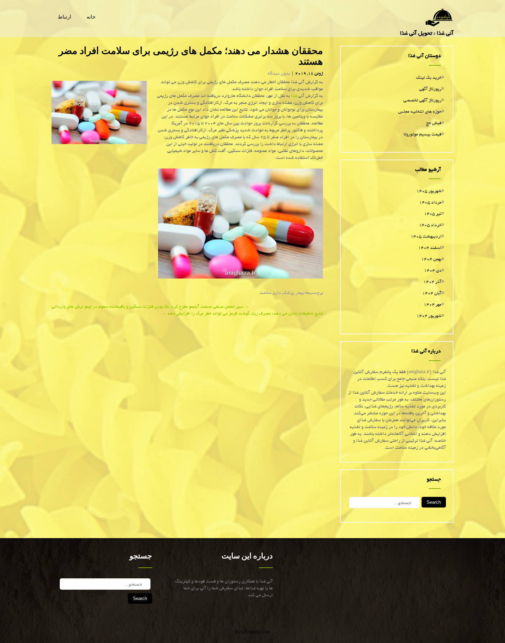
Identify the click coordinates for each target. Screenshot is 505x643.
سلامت (265, 293)
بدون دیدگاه (279, 74)
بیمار (300, 293)
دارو (277, 293)
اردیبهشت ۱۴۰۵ (426, 237)
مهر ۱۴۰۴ (432, 305)
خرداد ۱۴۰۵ (430, 225)
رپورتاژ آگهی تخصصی (422, 100)
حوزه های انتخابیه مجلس (419, 112)
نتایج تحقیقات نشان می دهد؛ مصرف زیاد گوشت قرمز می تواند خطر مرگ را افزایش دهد (242, 314)
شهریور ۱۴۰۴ (428, 316)
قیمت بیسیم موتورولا (422, 134)
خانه (91, 17)
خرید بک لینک (428, 78)
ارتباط (64, 17)
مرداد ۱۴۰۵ (430, 202)
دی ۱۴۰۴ (432, 271)
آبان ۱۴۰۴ (431, 293)
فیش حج (433, 123)
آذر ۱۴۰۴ (432, 282)
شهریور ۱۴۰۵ (428, 191)
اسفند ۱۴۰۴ (429, 248)
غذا (294, 96)
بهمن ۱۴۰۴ (431, 259)
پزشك (288, 293)
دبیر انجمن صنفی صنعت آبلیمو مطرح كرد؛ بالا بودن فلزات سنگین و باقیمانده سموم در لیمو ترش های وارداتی (150, 307)
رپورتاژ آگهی (430, 89)
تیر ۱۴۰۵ (432, 214)
